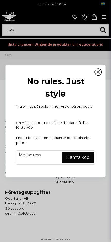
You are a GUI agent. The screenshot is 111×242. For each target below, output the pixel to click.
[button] (98, 72)
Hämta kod (78, 157)
